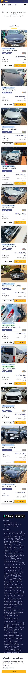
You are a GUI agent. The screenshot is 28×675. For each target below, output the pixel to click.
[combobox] (6, 1)
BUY (3, 5)
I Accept (14, 671)
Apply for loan (20, 65)
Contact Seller (8, 65)
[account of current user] (25, 5)
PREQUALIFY (12, 5)
